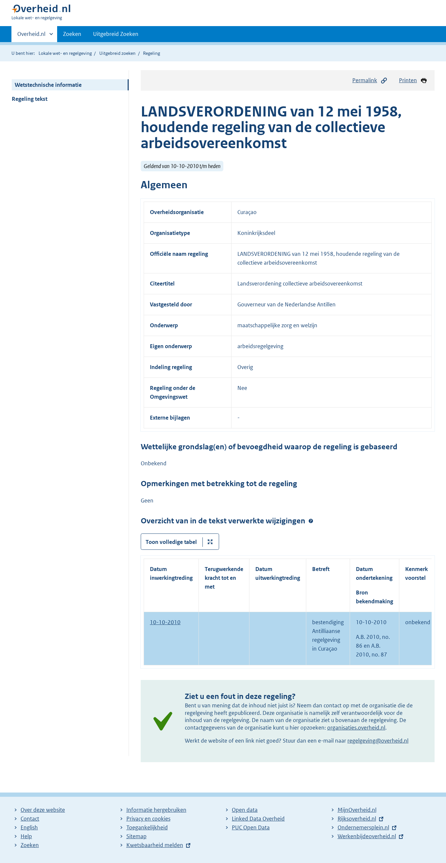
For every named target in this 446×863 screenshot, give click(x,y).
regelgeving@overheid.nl (377, 740)
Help (26, 836)
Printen (408, 80)
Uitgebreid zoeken (117, 53)
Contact (30, 818)
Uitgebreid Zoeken (115, 34)
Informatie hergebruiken (156, 809)
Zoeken (72, 34)
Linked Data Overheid (258, 818)
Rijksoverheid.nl (357, 818)
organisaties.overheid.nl (356, 727)
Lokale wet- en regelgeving (65, 53)
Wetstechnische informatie (48, 84)
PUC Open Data (251, 827)
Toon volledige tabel (171, 542)
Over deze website (43, 809)
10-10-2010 (165, 622)
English (29, 827)
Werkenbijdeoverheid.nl (367, 836)
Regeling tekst (29, 98)
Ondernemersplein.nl (363, 827)
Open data (245, 809)
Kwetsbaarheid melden (154, 845)
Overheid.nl (31, 36)
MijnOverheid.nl (357, 809)
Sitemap (136, 836)
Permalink (364, 80)
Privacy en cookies (148, 818)
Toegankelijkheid (147, 827)
